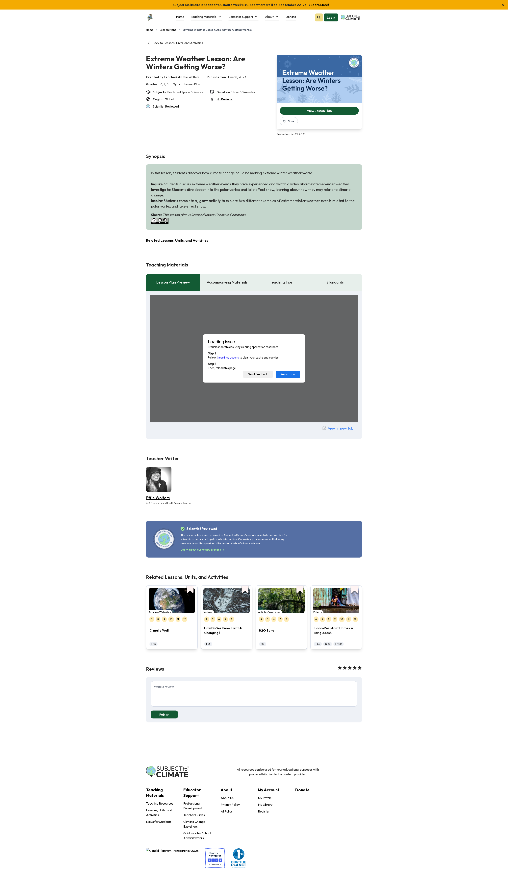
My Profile (265, 798)
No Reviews (224, 99)
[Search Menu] (319, 17)
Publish (164, 714)
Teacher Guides (194, 815)
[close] (502, 4)
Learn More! (319, 5)
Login (331, 17)
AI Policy (227, 811)
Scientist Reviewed (166, 106)
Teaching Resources (159, 803)
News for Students (158, 822)
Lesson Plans (168, 30)
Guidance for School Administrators (197, 835)
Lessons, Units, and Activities (159, 812)
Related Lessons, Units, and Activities (177, 240)
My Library (265, 805)
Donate (302, 789)
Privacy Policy (230, 805)
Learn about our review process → (202, 549)
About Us (227, 798)
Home (149, 30)
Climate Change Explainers (194, 824)
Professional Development (192, 805)
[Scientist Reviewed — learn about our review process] (354, 62)
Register (264, 811)
